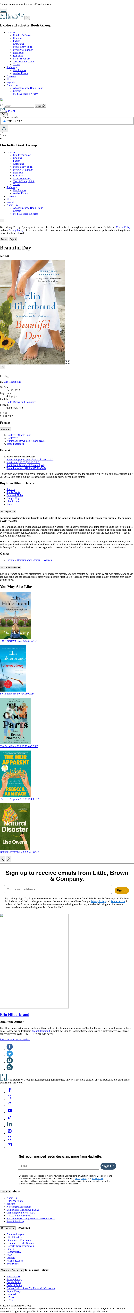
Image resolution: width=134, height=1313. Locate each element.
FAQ (9, 1254)
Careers (17, 91)
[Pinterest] (10, 1133)
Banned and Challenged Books (23, 1209)
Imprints (11, 82)
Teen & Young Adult (23, 61)
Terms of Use (13, 1276)
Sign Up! (10, 110)
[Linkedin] (10, 1126)
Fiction (16, 41)
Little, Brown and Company (21, 402)
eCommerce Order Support (20, 1243)
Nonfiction (18, 52)
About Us (12, 85)
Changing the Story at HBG (21, 1212)
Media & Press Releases (25, 93)
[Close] (2, 367)
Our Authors (19, 70)
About (4, 1191)
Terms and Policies (10, 1270)
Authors (11, 67)
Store (9, 79)
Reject (13, 239)
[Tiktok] (10, 1119)
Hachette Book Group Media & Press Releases (31, 1218)
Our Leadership (15, 1200)
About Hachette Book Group (28, 88)
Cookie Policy (123, 227)
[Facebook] (10, 1092)
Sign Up (121, 890)
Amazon (11, 489)
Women (48, 560)
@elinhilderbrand (41, 1031)
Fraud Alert (12, 1294)
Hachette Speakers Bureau (20, 1246)
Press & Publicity (15, 1221)
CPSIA (10, 1297)
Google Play (13, 498)
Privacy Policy (14, 1279)
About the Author (9, 567)
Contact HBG (14, 1251)
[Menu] (3, 10)
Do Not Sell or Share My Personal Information (31, 1288)
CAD (20, 121)
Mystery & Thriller (23, 49)
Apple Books (13, 492)
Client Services (14, 1237)
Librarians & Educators (19, 1240)
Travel (16, 64)
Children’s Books (22, 35)
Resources (6, 1228)
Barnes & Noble (15, 495)
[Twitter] (10, 1099)
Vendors (11, 1257)
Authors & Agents (16, 1234)
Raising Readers (15, 1260)
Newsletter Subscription (19, 1206)
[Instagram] (10, 1105)
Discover (11, 76)
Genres (10, 32)
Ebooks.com (13, 501)
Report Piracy (14, 1291)
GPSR (10, 1300)
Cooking (17, 38)
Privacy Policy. (16, 230)
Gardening (18, 43)
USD (10, 121)
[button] (67, 363)
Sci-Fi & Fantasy (22, 58)
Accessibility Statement (19, 1215)
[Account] (4, 128)
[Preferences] (4, 114)
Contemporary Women (29, 560)
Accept (4, 239)
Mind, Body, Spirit (22, 46)
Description (7, 511)
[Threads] (10, 1140)
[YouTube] (10, 1112)
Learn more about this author (15, 1039)
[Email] (10, 1147)
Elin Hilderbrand (12, 381)
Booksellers (13, 1263)
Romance (18, 55)
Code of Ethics (14, 1285)
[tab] (67, 220)
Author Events (20, 73)
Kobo (9, 504)
